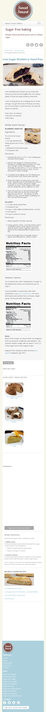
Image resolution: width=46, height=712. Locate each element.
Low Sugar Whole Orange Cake (14, 445)
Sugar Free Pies (8, 686)
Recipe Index (7, 663)
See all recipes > (9, 599)
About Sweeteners (25, 293)
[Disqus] (23, 495)
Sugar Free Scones (9, 691)
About (5, 660)
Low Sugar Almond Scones (13, 588)
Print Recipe (8, 363)
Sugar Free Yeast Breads (12, 696)
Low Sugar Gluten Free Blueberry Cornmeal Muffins (21, 592)
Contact (6, 668)
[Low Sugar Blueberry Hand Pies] (23, 74)
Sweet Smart (8, 50)
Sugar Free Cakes (9, 679)
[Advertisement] (20, 618)
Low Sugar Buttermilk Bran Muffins (14, 421)
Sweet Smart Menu (13, 23)
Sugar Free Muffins (10, 684)
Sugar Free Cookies (10, 681)
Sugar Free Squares (10, 693)
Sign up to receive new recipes (19, 528)
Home (5, 658)
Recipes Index (19, 50)
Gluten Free (7, 665)
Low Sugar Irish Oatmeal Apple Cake (14, 397)
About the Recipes (9, 674)
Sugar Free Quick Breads (12, 689)
